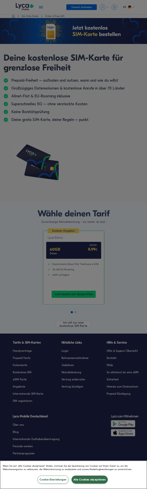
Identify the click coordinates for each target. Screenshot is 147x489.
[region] (73, 475)
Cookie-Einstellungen (53, 479)
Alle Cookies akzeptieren (90, 479)
